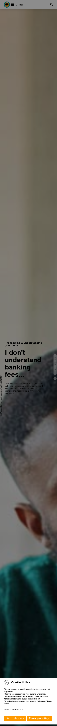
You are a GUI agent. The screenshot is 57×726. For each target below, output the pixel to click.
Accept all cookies (15, 718)
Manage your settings (39, 718)
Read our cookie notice (13, 709)
